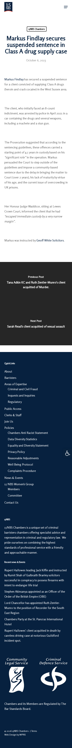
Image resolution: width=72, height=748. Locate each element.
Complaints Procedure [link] (22, 471)
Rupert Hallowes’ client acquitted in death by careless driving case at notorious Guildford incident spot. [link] (32, 635)
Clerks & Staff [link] (12, 415)
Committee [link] (15, 495)
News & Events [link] (13, 478)
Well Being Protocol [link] (20, 464)
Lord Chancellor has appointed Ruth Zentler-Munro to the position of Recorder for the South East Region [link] (34, 608)
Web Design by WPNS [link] (15, 734)
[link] (67, 453)
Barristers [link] (10, 378)
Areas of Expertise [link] (15, 384)
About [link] (8, 371)
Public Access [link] (12, 409)
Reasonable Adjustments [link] (23, 458)
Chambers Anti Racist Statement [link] (28, 433)
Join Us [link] (8, 421)
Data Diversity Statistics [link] (22, 439)
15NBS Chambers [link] (36, 29)
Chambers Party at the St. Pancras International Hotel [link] (33, 621)
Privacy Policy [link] (16, 452)
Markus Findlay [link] (13, 79)
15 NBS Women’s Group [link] (19, 484)
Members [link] (14, 489)
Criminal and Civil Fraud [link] (23, 389)
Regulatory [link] (15, 402)
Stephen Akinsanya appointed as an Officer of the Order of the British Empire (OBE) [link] (34, 594)
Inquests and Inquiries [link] (21, 395)
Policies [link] (9, 428)
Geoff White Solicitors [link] (50, 240)
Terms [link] (34, 730)
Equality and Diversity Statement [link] (28, 445)
